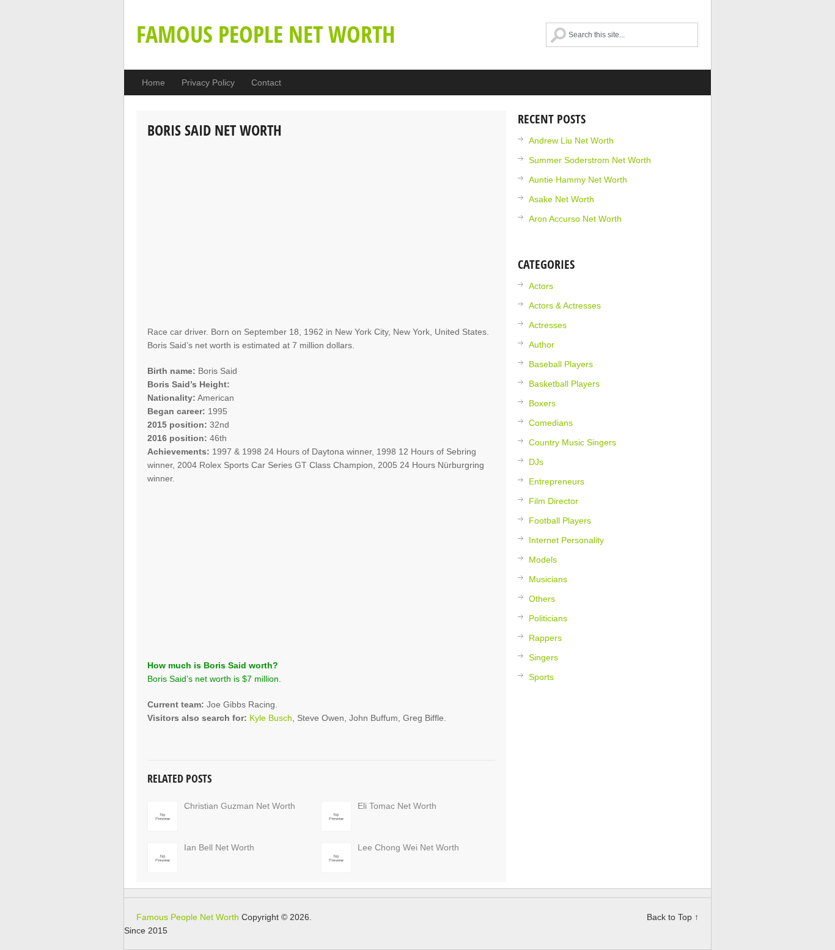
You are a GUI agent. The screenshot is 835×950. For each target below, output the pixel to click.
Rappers (545, 638)
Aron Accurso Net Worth (575, 219)
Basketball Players (564, 384)
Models (543, 560)
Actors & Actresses (565, 305)
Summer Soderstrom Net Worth (590, 160)
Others (542, 599)
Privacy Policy (208, 82)
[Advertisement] (321, 233)
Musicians (548, 579)
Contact (266, 82)
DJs (536, 462)
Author (541, 344)
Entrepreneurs (556, 481)
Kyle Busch (270, 718)
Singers (543, 657)
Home (153, 82)
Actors (541, 286)
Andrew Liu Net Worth (571, 140)
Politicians (548, 618)
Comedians (551, 423)
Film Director (553, 501)
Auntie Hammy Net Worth (578, 180)
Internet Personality (566, 540)
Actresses (548, 325)
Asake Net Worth (561, 199)
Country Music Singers (572, 442)
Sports (541, 677)
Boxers (542, 403)
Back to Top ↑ (673, 917)
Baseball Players (561, 364)
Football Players (560, 520)
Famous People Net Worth (265, 33)
